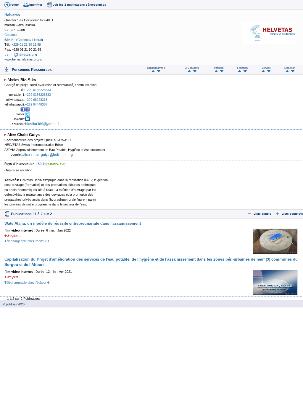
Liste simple (262, 213)
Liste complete (292, 213)
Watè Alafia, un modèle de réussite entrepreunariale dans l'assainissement (72, 223)
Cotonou (10, 34)
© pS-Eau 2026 (12, 304)
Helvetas (12, 15)
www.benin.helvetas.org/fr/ (23, 59)
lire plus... (14, 235)
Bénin (9, 40)
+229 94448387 (36, 104)
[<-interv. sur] (55, 163)
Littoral (37, 40)
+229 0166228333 (38, 90)
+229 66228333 (36, 99)
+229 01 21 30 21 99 (26, 44)
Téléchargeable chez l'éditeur (25, 241)
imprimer (35, 4)
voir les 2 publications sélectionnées (79, 4)
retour (14, 4)
